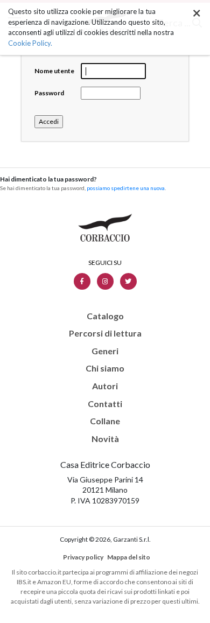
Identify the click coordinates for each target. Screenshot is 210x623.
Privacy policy (83, 557)
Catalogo (105, 316)
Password (49, 93)
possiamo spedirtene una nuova (126, 188)
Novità (105, 439)
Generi (105, 351)
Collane (105, 421)
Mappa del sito (128, 557)
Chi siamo (105, 368)
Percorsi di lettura (105, 333)
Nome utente (54, 71)
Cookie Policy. (30, 43)
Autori (105, 386)
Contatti (105, 404)
